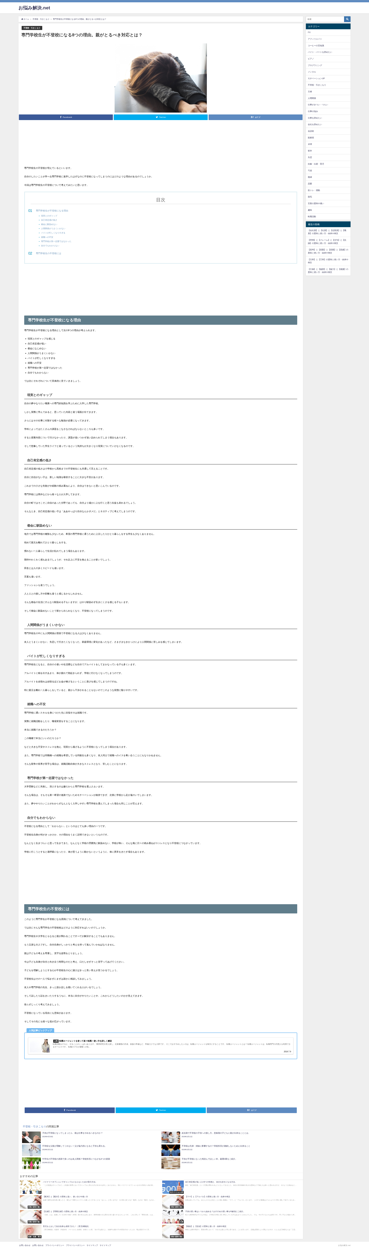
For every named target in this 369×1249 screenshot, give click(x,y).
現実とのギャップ (49, 216)
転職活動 (312, 216)
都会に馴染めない (49, 224)
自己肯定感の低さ (49, 220)
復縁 (310, 177)
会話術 (311, 131)
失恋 (310, 157)
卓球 (310, 144)
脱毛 (310, 197)
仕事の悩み (313, 111)
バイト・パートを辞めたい (320, 52)
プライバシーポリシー (54, 1245)
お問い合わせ (24, 1245)
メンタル (312, 72)
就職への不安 (47, 237)
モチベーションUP (316, 78)
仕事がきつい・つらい (318, 105)
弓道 (310, 171)
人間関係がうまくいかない (53, 228)
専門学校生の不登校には (48, 253)
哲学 (310, 151)
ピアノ (311, 59)
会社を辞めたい (315, 124)
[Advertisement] (160, 144)
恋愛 (310, 184)
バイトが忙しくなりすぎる (53, 233)
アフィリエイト (315, 39)
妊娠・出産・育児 (316, 164)
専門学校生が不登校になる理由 (52, 210)
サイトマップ (92, 1245)
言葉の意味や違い (316, 203)
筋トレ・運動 (314, 190)
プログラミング (315, 65)
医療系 (311, 138)
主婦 (310, 92)
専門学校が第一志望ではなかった (56, 241)
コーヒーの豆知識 (316, 46)
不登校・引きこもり (31, 28)
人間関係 (312, 98)
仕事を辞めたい (315, 118)
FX (309, 32)
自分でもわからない (50, 246)
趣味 (310, 210)
